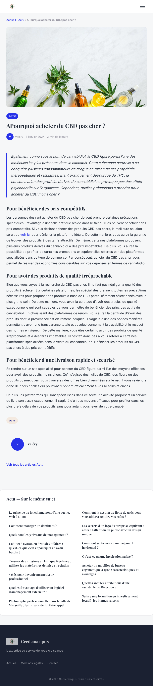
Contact (52, 663)
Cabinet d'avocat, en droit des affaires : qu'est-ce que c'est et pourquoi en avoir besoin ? (36, 548)
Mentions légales (32, 663)
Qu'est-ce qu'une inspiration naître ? (107, 556)
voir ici (25, 234)
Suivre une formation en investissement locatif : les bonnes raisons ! (110, 598)
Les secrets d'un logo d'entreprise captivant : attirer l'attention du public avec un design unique (113, 530)
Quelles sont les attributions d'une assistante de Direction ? (106, 585)
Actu (21, 19)
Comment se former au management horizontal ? (107, 545)
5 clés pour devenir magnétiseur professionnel (31, 577)
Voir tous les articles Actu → (26, 464)
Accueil (11, 19)
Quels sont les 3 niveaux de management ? (38, 535)
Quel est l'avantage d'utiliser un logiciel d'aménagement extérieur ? (36, 590)
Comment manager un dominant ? (33, 526)
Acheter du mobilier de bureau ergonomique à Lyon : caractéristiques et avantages (110, 569)
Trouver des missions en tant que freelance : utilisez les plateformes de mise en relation (40, 563)
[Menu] (143, 6)
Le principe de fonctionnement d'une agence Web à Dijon (39, 514)
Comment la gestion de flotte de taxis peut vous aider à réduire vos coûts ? (111, 514)
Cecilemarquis (35, 641)
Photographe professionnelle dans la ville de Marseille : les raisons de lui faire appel (40, 603)
